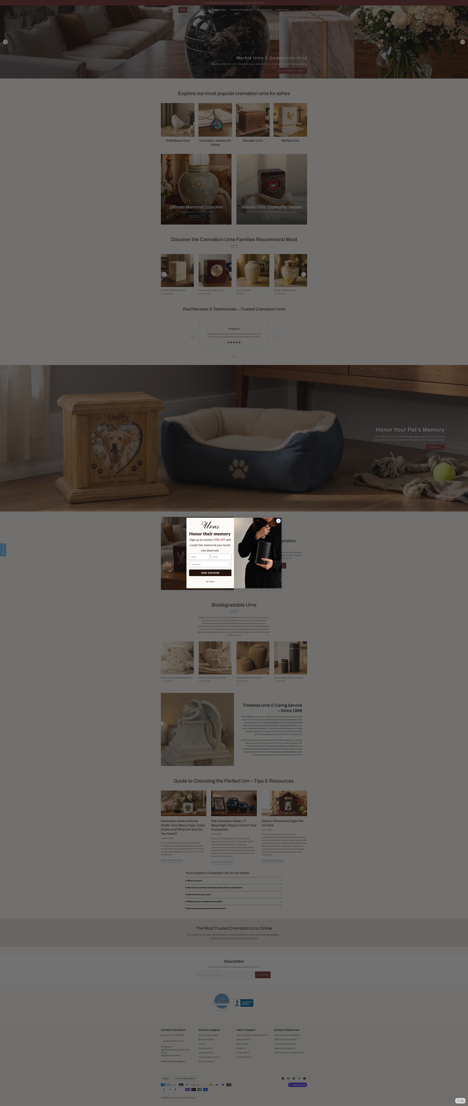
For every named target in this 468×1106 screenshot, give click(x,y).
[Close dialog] (278, 521)
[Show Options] (229, 564)
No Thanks (210, 581)
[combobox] (209, 564)
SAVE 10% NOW (210, 572)
